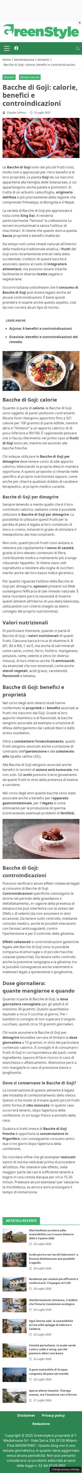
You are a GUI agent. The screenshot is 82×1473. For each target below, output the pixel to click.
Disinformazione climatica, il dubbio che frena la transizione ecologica (53, 1302)
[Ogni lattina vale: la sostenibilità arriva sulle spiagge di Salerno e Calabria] (14, 1326)
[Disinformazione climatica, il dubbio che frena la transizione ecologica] (14, 1305)
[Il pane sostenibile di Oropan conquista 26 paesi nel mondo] (14, 1375)
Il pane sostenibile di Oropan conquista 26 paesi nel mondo (49, 1371)
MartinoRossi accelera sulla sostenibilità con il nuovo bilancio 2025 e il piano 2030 (51, 1234)
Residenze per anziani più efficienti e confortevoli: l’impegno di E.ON (53, 1281)
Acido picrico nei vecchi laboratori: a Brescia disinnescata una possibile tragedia (53, 1258)
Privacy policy (53, 1415)
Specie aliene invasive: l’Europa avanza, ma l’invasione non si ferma (53, 1392)
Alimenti (9, 77)
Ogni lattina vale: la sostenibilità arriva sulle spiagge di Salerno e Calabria (51, 1325)
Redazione (41, 1423)
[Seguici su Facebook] (16, 48)
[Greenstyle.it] (41, 31)
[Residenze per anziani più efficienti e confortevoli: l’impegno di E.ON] (14, 1284)
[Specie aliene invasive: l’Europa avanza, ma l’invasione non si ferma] (14, 1396)
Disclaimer (26, 1415)
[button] (77, 48)
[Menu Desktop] (7, 48)
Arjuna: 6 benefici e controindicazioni (40, 328)
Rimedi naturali (29, 77)
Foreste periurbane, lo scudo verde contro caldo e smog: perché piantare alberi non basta (52, 1349)
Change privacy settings (65, 1469)
